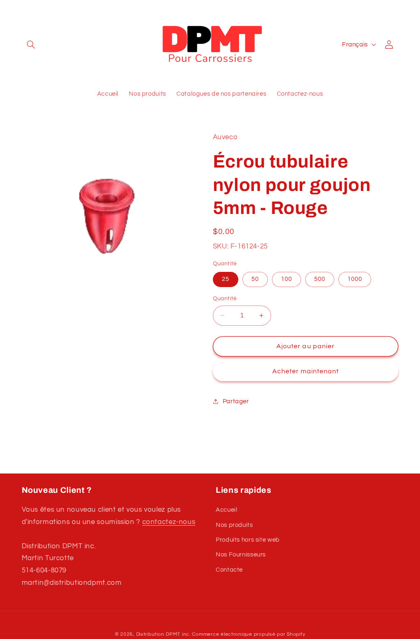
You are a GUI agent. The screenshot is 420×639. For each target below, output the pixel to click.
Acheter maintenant (305, 371)
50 (255, 279)
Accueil (226, 510)
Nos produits (234, 525)
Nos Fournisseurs (241, 555)
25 (225, 279)
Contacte (229, 570)
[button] (31, 44)
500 (319, 279)
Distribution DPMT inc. (163, 634)
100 (286, 279)
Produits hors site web (248, 540)
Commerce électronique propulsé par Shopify (248, 634)
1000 (354, 279)
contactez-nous (169, 522)
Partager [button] (236, 401)
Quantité (225, 298)
